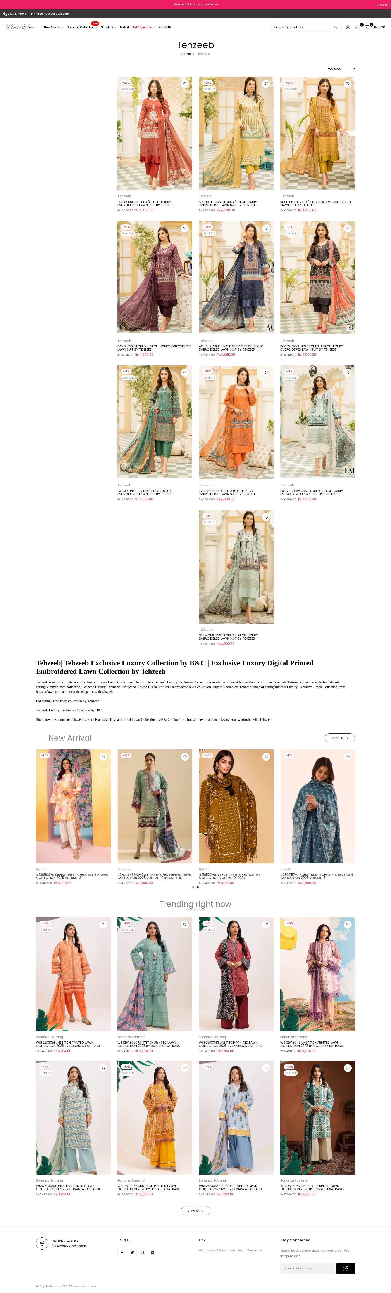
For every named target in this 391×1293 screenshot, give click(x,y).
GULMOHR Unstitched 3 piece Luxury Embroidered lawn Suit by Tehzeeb (228, 637)
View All (193, 1210)
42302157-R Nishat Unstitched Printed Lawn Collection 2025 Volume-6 (260, 876)
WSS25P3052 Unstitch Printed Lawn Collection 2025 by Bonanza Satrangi (149, 1187)
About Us (165, 27)
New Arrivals (52, 27)
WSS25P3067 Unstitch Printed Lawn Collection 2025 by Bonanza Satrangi (312, 1187)
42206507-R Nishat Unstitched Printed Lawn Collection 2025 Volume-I (342, 876)
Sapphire (107, 27)
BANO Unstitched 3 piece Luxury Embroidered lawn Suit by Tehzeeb (154, 348)
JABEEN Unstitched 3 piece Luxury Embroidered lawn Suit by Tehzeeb (227, 492)
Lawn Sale (237, 1250)
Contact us (255, 1250)
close (9, 4)
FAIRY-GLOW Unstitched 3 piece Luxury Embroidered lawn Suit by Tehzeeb (312, 492)
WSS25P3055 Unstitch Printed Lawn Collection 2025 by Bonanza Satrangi (231, 1187)
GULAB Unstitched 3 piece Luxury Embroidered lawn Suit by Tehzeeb (145, 203)
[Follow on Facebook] (121, 1252)
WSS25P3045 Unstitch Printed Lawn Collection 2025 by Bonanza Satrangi (312, 1044)
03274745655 (17, 14)
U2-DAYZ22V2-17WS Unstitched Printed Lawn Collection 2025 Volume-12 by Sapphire (98, 876)
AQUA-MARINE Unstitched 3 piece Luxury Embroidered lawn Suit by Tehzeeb (231, 348)
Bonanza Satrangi (50, 1037)
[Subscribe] (345, 1268)
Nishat (124, 27)
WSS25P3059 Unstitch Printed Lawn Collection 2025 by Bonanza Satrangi (149, 1044)
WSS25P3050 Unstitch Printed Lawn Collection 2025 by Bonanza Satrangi (68, 1187)
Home (186, 54)
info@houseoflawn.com (52, 14)
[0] (357, 27)
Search (222, 1250)
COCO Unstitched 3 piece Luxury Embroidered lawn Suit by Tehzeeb (145, 492)
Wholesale (207, 1250)
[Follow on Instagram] (142, 1252)
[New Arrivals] (216, 4)
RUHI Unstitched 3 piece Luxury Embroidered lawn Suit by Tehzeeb (316, 203)
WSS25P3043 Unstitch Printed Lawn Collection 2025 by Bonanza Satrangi (231, 1044)
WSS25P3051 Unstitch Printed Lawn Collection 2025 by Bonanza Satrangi (68, 1044)
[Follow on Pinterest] (152, 1252)
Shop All (337, 738)
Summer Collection (82, 27)
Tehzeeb (124, 196)
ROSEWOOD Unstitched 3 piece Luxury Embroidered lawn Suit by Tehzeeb (311, 348)
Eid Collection (142, 27)
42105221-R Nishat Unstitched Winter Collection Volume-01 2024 (173, 876)
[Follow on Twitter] (132, 1252)
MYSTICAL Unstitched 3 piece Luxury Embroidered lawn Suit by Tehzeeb (228, 203)
